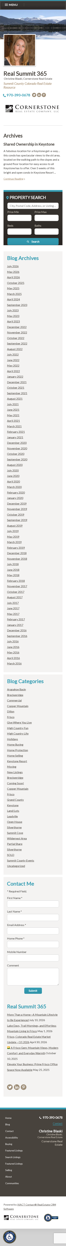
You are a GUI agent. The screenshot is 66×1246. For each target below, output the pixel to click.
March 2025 (14, 293)
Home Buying (15, 744)
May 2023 (13, 316)
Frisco (10, 717)
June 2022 (13, 360)
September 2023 (17, 305)
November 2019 (17, 509)
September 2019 (17, 520)
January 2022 (15, 376)
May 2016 (13, 652)
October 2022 (15, 338)
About (8, 1176)
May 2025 (13, 288)
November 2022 (17, 332)
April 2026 (13, 277)
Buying (8, 1144)
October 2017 (15, 591)
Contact (9, 1131)
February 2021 (16, 431)
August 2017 (15, 597)
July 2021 (13, 404)
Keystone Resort (17, 761)
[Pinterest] (44, 95)
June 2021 (13, 409)
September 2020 (17, 459)
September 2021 (17, 393)
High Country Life (18, 733)
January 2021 (15, 437)
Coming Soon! (15, 783)
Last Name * (14, 911)
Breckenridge (15, 695)
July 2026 (13, 266)
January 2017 (15, 625)
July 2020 (13, 470)
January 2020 (15, 498)
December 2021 (17, 382)
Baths (37, 225)
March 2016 (14, 663)
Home (8, 1118)
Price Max (40, 212)
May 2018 (13, 575)
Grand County (15, 799)
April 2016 (13, 658)
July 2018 (13, 564)
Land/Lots (13, 810)
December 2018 (17, 553)
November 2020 (17, 448)
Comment (13, 965)
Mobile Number (17, 952)
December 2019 (17, 503)
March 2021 (14, 426)
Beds (10, 225)
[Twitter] (34, 95)
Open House (14, 821)
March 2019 (14, 542)
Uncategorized (16, 866)
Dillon (10, 711)
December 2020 (17, 442)
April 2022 (13, 371)
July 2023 (13, 310)
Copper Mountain (17, 706)
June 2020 (13, 475)
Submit (33, 990)
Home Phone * (15, 938)
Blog (7, 1124)
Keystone (12, 805)
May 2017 (13, 613)
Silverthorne (14, 827)
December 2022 (17, 327)
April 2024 (13, 299)
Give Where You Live (19, 722)
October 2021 (15, 387)
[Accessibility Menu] (9, 1237)
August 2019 (15, 525)
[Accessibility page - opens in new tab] (52, 1222)
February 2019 (16, 547)
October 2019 (15, 514)
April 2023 (13, 321)
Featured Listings (14, 1150)
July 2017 (13, 602)
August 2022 (15, 349)
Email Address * (16, 925)
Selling (8, 1170)
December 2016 (17, 630)
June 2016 (13, 647)
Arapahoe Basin (16, 689)
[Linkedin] (39, 95)
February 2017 (16, 619)
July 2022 (13, 354)
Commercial (14, 700)
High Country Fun (17, 728)
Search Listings (12, 1157)
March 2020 (14, 486)
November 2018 (17, 558)
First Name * (14, 898)
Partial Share (14, 843)
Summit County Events (20, 860)
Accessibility (11, 1137)
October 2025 (15, 282)
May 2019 (13, 536)
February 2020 (16, 492)
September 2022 (17, 343)
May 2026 (13, 271)
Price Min (13, 212)
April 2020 (13, 481)
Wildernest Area (17, 838)
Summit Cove (15, 832)
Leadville (12, 816)
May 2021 (13, 415)
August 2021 (15, 398)
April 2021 (13, 420)
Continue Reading (13, 178)
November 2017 (17, 586)
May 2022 (13, 365)
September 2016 (17, 636)
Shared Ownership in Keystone (29, 144)
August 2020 (15, 464)
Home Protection (17, 750)
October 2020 (15, 453)
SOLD (10, 854)
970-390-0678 (18, 95)
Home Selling (15, 755)
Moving (11, 766)
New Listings (15, 772)
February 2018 (16, 580)
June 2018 (13, 569)
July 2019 (13, 531)
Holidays (12, 739)
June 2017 (13, 608)
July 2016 (13, 641)
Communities (12, 1183)
